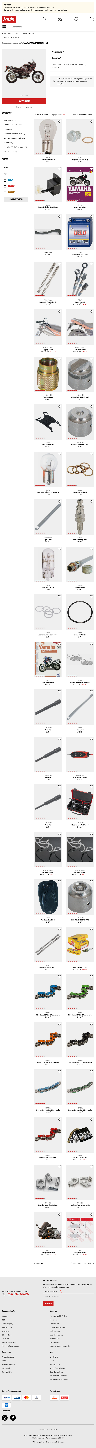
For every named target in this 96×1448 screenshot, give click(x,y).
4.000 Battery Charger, (80, 777)
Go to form (60, 84)
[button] (91, 27)
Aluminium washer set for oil (48, 635)
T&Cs (52, 1361)
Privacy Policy (55, 1364)
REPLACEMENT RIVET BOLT (80, 397)
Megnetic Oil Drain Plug (80, 159)
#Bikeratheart (55, 1331)
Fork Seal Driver (48, 397)
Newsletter (6, 1331)
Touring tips (54, 1320)
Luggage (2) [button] (8, 129)
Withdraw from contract (10, 1346)
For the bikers (55, 1342)
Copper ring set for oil (80, 492)
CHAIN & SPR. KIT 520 (80, 1157)
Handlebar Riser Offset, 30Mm (80, 1205)
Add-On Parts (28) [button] (10, 152)
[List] (68, 114)
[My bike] (60, 19)
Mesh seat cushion (48, 445)
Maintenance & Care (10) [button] (13, 125)
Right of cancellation (57, 1368)
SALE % (11, 186)
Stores (4, 1361)
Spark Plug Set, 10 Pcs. (80, 967)
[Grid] (64, 114)
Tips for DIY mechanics (58, 1327)
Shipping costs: (36, 1438)
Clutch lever (48, 252)
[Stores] (44, 19)
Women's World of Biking (58, 1316)
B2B (3, 1320)
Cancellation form (56, 1372)
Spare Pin (48, 730)
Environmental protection (59, 1379)
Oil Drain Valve (80, 587)
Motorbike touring (56, 1335)
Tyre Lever (47, 540)
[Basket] (92, 19)
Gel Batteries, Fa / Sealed (80, 255)
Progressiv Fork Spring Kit (47, 302)
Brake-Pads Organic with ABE (80, 682)
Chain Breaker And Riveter (80, 825)
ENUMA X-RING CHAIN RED (48, 1157)
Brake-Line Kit (80, 302)
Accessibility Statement (58, 1376)
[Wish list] (76, 19)
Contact (5, 1316)
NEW (10, 180)
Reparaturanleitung (80, 207)
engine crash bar (48, 872)
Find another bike (22, 107)
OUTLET (11, 192)
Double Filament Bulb (48, 159)
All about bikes (55, 1339)
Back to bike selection (11, 38)
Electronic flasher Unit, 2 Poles (48, 207)
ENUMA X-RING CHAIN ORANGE (48, 1062)
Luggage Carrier (48, 350)
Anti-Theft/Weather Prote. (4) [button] (14, 134)
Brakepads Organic (80, 1252)
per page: (54, 115)
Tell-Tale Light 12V (48, 587)
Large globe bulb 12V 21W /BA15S (48, 492)
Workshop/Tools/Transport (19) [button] (15, 147)
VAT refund (6, 1368)
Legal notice (54, 1357)
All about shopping (8, 1364)
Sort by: (76, 115)
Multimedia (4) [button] (9, 143)
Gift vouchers (6, 1335)
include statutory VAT (37, 1435)
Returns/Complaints (9, 1342)
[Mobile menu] (4, 26)
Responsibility (7, 1372)
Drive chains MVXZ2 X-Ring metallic (48, 1110)
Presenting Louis (8, 1357)
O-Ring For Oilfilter (80, 635)
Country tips (54, 1324)
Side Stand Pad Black (48, 920)
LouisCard (5, 1339)
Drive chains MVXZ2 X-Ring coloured (48, 1015)
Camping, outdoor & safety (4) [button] (15, 138)
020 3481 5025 (18, 1294)
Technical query (7, 1324)
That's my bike (24, 101)
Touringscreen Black (48, 1252)
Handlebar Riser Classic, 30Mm (48, 1205)
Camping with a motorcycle (60, 1346)
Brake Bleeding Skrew (80, 540)
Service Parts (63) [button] (10, 120)
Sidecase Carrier (80, 350)
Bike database (7, 1327)
